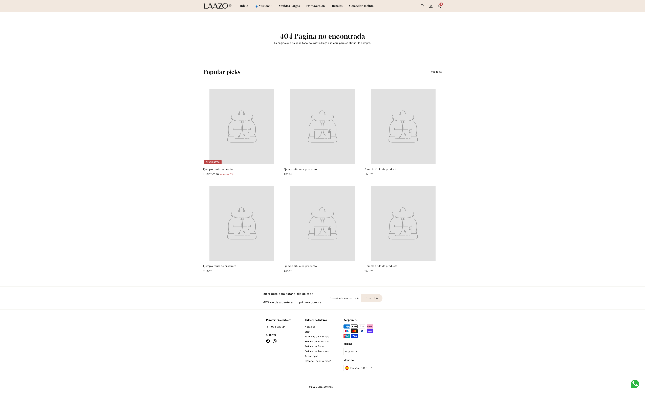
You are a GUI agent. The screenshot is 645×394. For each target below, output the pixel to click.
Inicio (244, 6)
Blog (307, 331)
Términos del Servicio (317, 336)
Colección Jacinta (361, 6)
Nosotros (310, 326)
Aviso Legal (311, 356)
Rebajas (337, 6)
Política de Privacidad (317, 341)
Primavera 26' (315, 6)
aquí (335, 43)
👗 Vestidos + (263, 6)
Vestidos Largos (289, 6)
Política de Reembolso (317, 351)
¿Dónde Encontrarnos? (318, 360)
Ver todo (436, 72)
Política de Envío (314, 346)
